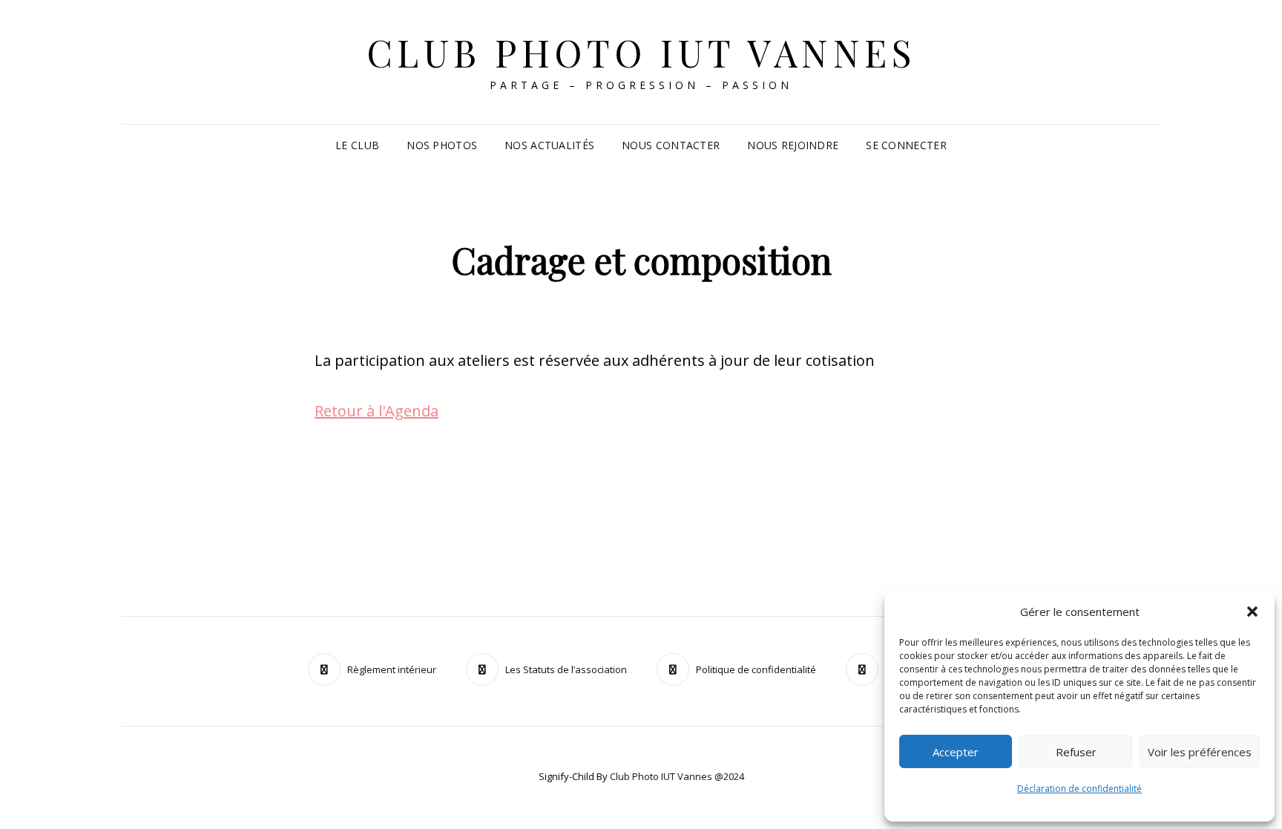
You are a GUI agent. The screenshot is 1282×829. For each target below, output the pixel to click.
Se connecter (906, 145)
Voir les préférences (1200, 751)
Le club (357, 145)
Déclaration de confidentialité (1079, 788)
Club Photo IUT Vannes (641, 52)
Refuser (1076, 751)
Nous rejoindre (792, 145)
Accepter (956, 751)
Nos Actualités (549, 145)
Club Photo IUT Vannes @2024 (677, 776)
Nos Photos (442, 145)
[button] (1252, 611)
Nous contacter (671, 145)
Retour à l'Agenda (376, 411)
